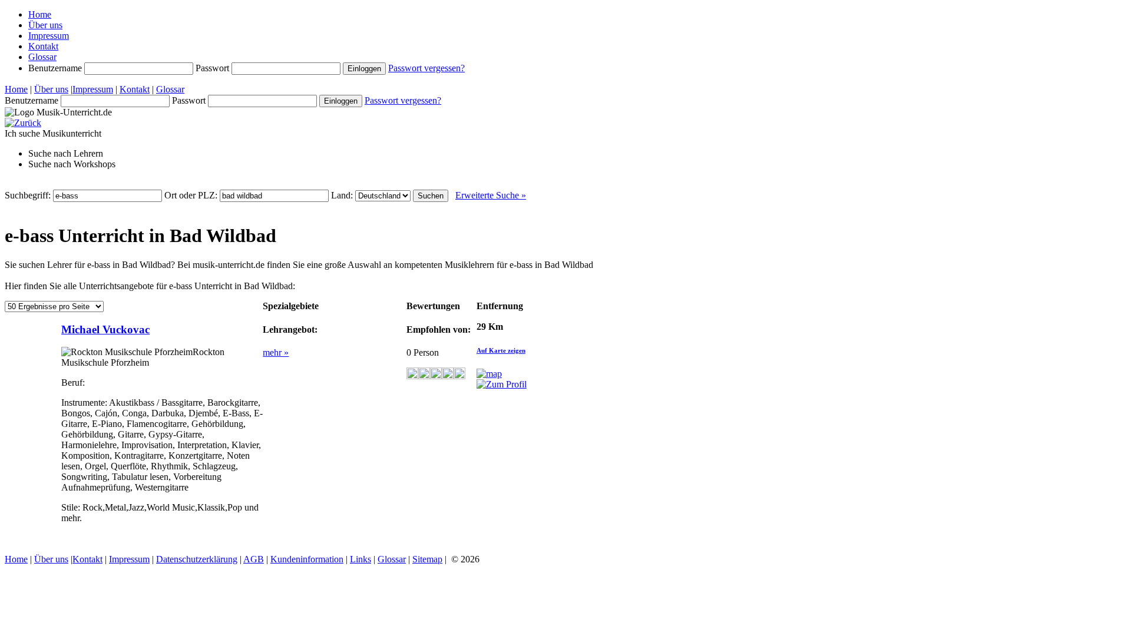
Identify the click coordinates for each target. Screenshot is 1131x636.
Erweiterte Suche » (490, 195)
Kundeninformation (306, 559)
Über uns (45, 25)
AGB (253, 559)
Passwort (214, 68)
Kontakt (43, 46)
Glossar (42, 57)
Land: (343, 195)
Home (39, 14)
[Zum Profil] (502, 384)
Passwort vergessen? (426, 68)
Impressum (48, 36)
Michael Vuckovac (105, 329)
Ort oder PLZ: (192, 195)
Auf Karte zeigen (501, 350)
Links (360, 559)
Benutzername (56, 68)
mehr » (276, 352)
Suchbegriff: (29, 195)
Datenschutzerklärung (196, 559)
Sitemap (427, 559)
